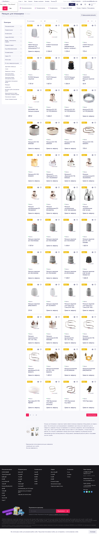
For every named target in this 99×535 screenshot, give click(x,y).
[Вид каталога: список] (91, 21)
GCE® (35, 479)
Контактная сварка (55, 481)
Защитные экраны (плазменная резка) (9, 74)
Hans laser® (20, 486)
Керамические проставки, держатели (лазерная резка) (12, 93)
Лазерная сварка (9, 45)
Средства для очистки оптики (24, 494)
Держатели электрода (10, 66)
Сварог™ (4, 500)
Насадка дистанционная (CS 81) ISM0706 (52, 208)
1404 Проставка (88, 401)
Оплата (68, 477)
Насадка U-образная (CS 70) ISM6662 (70, 176)
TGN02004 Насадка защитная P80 (88, 78)
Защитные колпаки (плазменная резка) (9, 78)
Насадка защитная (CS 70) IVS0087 (52, 272)
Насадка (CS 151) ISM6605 (33, 175)
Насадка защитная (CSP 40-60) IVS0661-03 (88, 273)
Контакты (47, 1)
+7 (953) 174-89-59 (71, 1)
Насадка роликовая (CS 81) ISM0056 (71, 369)
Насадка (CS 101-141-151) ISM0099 (88, 110)
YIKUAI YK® (4, 498)
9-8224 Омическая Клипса (52, 45)
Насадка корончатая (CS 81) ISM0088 (52, 338)
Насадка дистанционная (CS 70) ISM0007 (34, 208)
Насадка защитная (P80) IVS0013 (34, 304)
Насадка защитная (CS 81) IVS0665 (70, 272)
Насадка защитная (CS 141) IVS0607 (70, 240)
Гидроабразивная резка (11, 49)
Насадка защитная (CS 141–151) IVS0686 (88, 240)
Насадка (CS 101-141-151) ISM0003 (51, 110)
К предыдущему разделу (89, 15)
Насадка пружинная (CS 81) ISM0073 (33, 370)
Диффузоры (8, 87)
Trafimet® (4, 491)
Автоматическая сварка (56, 484)
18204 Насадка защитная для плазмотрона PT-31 (34, 46)
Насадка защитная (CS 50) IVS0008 (34, 272)
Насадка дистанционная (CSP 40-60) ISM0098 (87, 208)
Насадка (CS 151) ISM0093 (70, 143)
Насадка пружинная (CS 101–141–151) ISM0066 (69, 338)
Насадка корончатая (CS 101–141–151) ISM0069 (33, 338)
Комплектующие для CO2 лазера (25, 488)
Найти (72, 4)
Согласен (92, 532)
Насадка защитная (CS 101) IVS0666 (34, 240)
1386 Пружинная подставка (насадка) (51, 402)
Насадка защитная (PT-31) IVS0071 (52, 304)
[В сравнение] (38, 25)
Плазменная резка (27, 8)
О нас (20, 1)
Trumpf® (20, 477)
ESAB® (3, 479)
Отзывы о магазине (38, 1)
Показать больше (91, 415)
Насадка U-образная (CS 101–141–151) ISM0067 (52, 176)
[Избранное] (85, 4)
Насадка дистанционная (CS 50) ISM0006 (88, 176)
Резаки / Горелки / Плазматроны (86, 8)
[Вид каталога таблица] (95, 21)
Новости (30, 1)
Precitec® (20, 474)
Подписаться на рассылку (36, 507)
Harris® (36, 472)
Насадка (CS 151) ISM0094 (88, 143)
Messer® (36, 474)
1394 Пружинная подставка (70, 402)
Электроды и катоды (10, 71)
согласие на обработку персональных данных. (59, 514)
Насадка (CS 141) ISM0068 (33, 143)
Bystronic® (20, 472)
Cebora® (4, 484)
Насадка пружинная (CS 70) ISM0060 (88, 338)
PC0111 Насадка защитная (51, 78)
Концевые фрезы (9, 52)
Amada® (20, 479)
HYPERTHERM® (5, 472)
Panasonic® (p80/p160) (7, 486)
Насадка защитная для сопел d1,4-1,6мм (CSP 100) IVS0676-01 (88, 305)
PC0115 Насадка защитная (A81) (70, 78)
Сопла (6, 69)
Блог (25, 1)
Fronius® (53, 474)
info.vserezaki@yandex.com (90, 1)
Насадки (7, 85)
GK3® (35, 481)
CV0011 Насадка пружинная (88, 45)
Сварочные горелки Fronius (57, 486)
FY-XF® (3, 495)
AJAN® (3, 488)
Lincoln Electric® (5, 481)
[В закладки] (41, 25)
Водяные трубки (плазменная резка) (12, 90)
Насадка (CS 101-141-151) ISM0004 (70, 110)
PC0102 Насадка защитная (33, 78)
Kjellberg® (4, 477)
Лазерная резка (40, 8)
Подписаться (61, 511)
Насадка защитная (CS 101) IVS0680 (52, 240)
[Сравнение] (81, 4)
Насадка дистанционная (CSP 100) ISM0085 (70, 208)
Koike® (52, 477)
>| (36, 415)
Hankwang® (20, 484)
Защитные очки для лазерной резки (24, 491)
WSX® (19, 481)
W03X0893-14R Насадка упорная (33, 110)
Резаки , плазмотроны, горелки (10, 41)
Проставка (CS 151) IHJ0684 (34, 402)
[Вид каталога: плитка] (88, 21)
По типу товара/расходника (12, 63)
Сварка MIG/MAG (67, 8)
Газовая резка (53, 8)
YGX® (3, 493)
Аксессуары (8, 59)
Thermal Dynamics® (6, 474)
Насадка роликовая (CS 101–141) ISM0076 (52, 370)
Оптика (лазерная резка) (11, 99)
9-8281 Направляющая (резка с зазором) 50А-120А (70, 46)
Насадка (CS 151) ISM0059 (51, 143)
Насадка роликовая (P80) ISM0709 (89, 369)
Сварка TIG (8, 56)
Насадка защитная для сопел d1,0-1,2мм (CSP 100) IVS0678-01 (70, 305)
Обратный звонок (87, 473)
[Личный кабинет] (77, 4)
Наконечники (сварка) (10, 97)
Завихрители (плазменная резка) (11, 81)
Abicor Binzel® (54, 472)
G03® (35, 484)
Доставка (69, 474)
